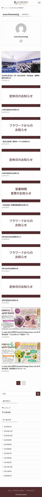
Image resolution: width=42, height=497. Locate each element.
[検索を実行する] (38, 394)
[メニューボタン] (39, 3)
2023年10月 (8, 435)
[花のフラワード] (21, 3)
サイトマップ (30, 490)
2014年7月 (8, 453)
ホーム (10, 490)
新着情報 (7, 412)
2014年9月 (8, 444)
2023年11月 (8, 431)
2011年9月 (8, 471)
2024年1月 (8, 426)
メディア (7, 408)
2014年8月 (8, 449)
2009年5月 (8, 476)
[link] (21, 41)
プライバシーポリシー (19, 490)
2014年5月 (8, 462)
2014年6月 (8, 458)
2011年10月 (8, 467)
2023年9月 (8, 440)
